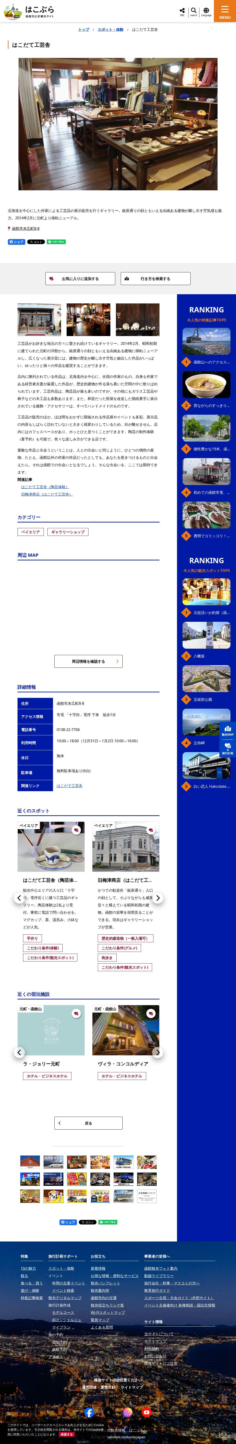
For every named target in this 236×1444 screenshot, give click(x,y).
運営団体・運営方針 (98, 1387)
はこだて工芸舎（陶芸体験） (45, 486)
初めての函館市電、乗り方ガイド (212, 492)
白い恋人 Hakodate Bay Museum (212, 786)
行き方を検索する (155, 278)
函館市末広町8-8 (25, 228)
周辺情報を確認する (88, 661)
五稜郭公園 (203, 699)
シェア (18, 242)
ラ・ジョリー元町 (41, 1064)
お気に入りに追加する (80, 278)
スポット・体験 (111, 29)
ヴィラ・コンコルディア (123, 1064)
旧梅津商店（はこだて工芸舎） (47, 494)
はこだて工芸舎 (70, 785)
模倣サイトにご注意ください (118, 1379)
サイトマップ (132, 1387)
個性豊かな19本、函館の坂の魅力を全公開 (212, 448)
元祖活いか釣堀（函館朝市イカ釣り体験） (212, 612)
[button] (19, 898)
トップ (83, 29)
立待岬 (199, 742)
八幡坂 (199, 656)
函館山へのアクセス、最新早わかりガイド (212, 362)
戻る (88, 1123)
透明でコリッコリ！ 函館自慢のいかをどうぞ (212, 535)
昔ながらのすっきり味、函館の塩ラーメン (212, 405)
